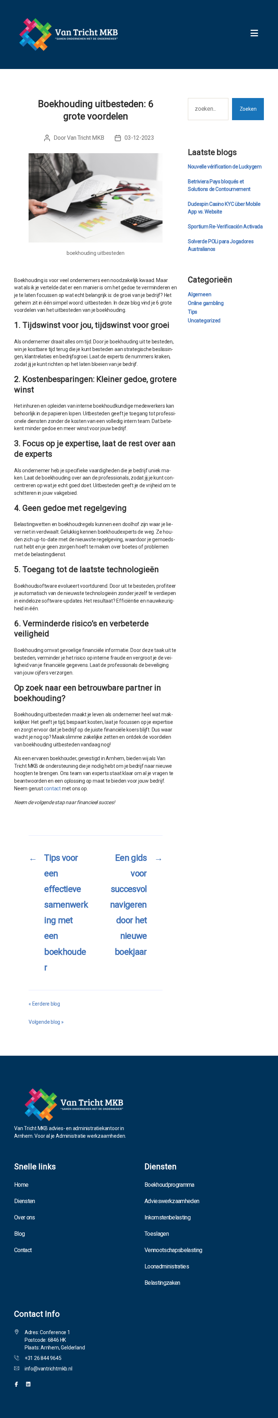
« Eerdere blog (44, 1004)
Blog (19, 1233)
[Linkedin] (28, 1384)
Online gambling (206, 303)
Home (21, 1184)
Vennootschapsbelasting (173, 1250)
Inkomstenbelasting (167, 1217)
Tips (192, 312)
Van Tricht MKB (85, 137)
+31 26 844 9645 (43, 1358)
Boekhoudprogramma (169, 1184)
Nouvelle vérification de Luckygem (224, 167)
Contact (22, 1250)
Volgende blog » (46, 1022)
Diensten (24, 1201)
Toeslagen (156, 1233)
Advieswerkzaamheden (171, 1201)
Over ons (24, 1217)
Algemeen (199, 294)
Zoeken (248, 109)
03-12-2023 (139, 137)
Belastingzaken (162, 1282)
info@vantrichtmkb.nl (48, 1369)
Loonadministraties (166, 1266)
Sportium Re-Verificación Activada (225, 226)
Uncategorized (204, 320)
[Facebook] (16, 1384)
